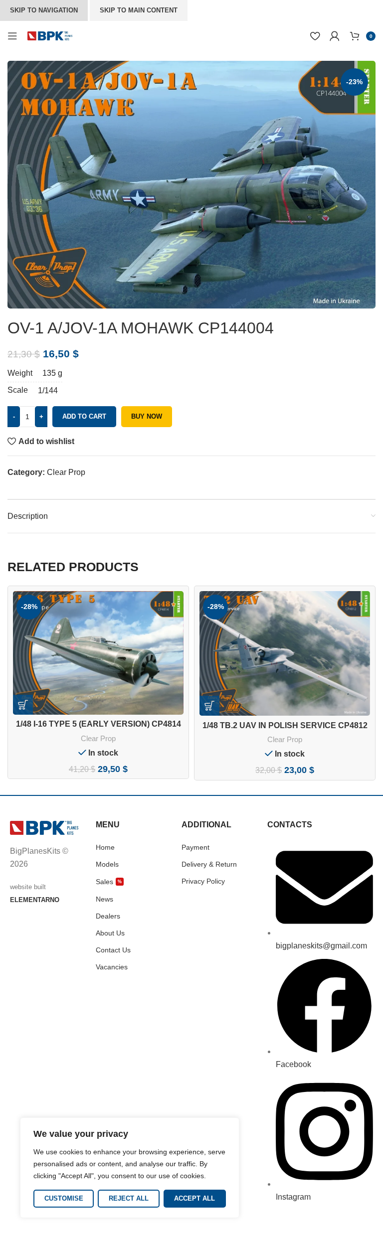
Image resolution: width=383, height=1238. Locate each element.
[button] (23, 705)
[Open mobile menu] (12, 36)
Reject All (129, 1198)
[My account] (335, 36)
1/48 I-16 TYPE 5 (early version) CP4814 (98, 724)
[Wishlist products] (315, 36)
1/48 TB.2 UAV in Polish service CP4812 (285, 725)
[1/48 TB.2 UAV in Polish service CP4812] (284, 653)
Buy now (146, 416)
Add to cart (84, 416)
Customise (63, 1198)
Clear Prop (66, 472)
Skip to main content (139, 10)
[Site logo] (49, 35)
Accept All (194, 1198)
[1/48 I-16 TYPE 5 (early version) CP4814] (98, 653)
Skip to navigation (44, 10)
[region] (129, 1167)
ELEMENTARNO (34, 900)
